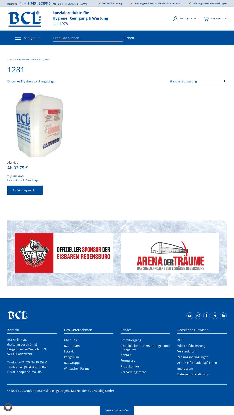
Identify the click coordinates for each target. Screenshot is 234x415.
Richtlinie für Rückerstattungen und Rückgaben (145, 347)
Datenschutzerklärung (192, 374)
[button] (8, 407)
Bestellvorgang (131, 340)
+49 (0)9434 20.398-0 (33, 362)
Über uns (70, 340)
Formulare (128, 361)
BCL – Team (72, 346)
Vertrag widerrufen (117, 410)
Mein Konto (188, 18)
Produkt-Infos (130, 366)
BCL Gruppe (72, 363)
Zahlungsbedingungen (192, 357)
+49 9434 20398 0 (37, 3)
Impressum (185, 369)
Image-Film (71, 357)
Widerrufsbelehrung (191, 346)
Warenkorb (218, 18)
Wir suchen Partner (77, 369)
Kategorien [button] (32, 37)
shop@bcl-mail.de (29, 372)
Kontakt (126, 355)
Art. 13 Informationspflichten (197, 363)
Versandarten (186, 351)
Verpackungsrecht (133, 372)
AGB (180, 340)
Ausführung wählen (25, 190)
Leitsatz (69, 351)
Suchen (124, 38)
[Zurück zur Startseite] (58, 18)
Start (9, 59)
